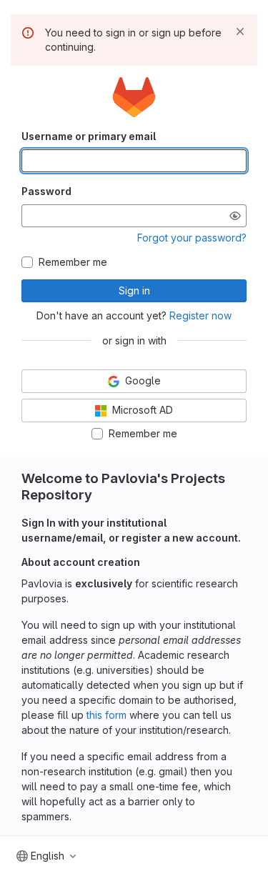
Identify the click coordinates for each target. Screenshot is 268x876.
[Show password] (235, 215)
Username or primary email (88, 136)
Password (46, 191)
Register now (200, 315)
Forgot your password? (192, 238)
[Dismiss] (240, 31)
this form (106, 715)
